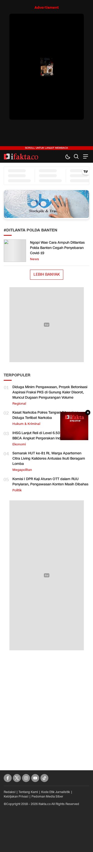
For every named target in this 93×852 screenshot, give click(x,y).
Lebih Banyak (46, 274)
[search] (76, 156)
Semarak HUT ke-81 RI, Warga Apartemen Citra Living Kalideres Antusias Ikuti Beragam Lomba (48, 458)
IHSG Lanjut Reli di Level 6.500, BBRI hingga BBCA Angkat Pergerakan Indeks (48, 436)
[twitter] (17, 778)
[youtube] (35, 778)
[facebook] (8, 778)
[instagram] (26, 778)
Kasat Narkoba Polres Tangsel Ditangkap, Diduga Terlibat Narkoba (46, 415)
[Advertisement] (46, 705)
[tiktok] (44, 778)
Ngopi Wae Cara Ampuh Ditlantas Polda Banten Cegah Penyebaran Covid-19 (57, 247)
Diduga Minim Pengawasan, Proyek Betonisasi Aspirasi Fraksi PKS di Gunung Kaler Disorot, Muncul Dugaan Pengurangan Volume (49, 392)
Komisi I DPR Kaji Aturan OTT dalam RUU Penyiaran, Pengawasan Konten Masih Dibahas (50, 482)
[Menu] (85, 156)
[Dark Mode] (67, 156)
